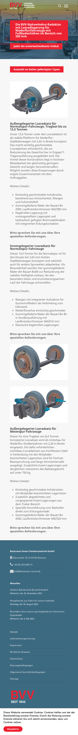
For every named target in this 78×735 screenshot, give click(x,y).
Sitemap (14, 678)
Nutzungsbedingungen (21, 665)
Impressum (16, 645)
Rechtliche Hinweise (20, 651)
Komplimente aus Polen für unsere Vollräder (32, 600)
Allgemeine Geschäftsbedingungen (27, 672)
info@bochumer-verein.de (27, 571)
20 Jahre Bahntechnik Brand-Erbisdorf (29, 589)
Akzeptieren (13, 729)
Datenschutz (16, 658)
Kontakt (14, 631)
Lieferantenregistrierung (22, 638)
